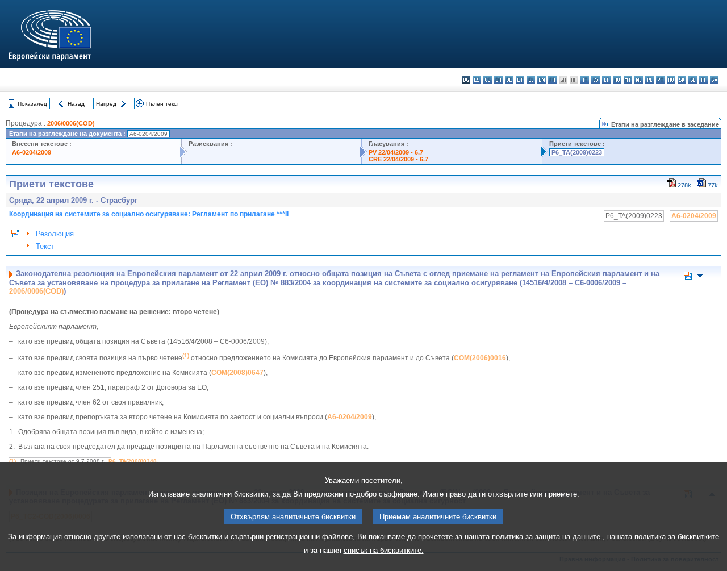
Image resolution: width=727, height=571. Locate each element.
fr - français (552, 80)
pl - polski (649, 80)
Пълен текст (162, 104)
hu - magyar (617, 80)
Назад (76, 104)
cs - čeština (487, 80)
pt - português (660, 80)
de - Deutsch (509, 80)
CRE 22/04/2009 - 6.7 (398, 159)
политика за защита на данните (546, 536)
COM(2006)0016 (480, 358)
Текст (45, 246)
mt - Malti (628, 80)
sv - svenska (714, 80)
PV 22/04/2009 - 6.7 (396, 152)
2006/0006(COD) (71, 123)
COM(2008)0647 (237, 373)
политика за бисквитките (676, 536)
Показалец (32, 104)
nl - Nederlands (638, 80)
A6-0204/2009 (31, 152)
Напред (106, 104)
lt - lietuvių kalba (606, 80)
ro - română (671, 80)
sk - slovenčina (682, 80)
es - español (477, 80)
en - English (541, 80)
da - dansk (498, 80)
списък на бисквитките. (384, 550)
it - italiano (584, 80)
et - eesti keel (520, 80)
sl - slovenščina (692, 80)
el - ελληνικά (531, 80)
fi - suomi (703, 80)
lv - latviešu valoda (595, 80)
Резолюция (55, 234)
